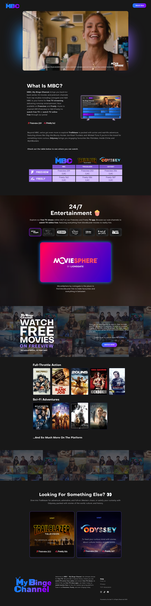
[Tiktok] (104, 592)
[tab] (35, 232)
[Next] (121, 381)
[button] (139, 5)
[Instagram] (101, 592)
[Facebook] (108, 592)
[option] (42, 381)
